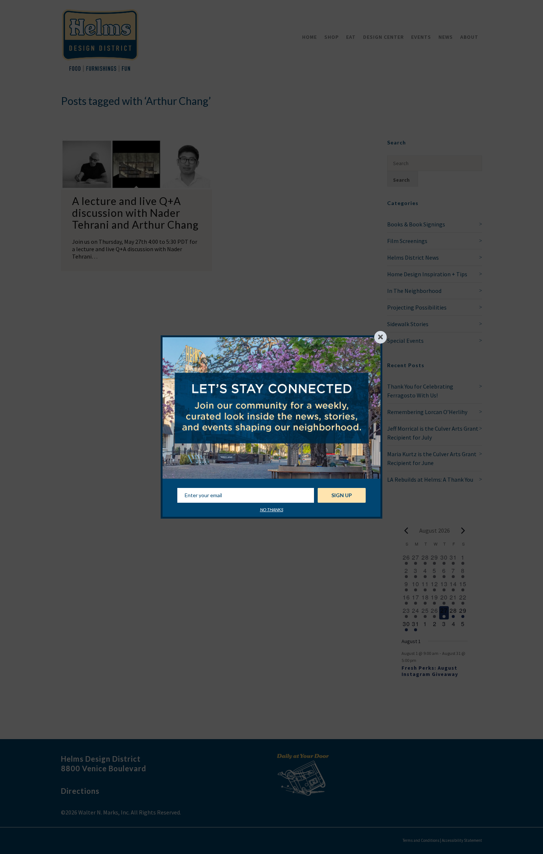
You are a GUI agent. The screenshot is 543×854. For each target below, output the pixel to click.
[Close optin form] (380, 337)
